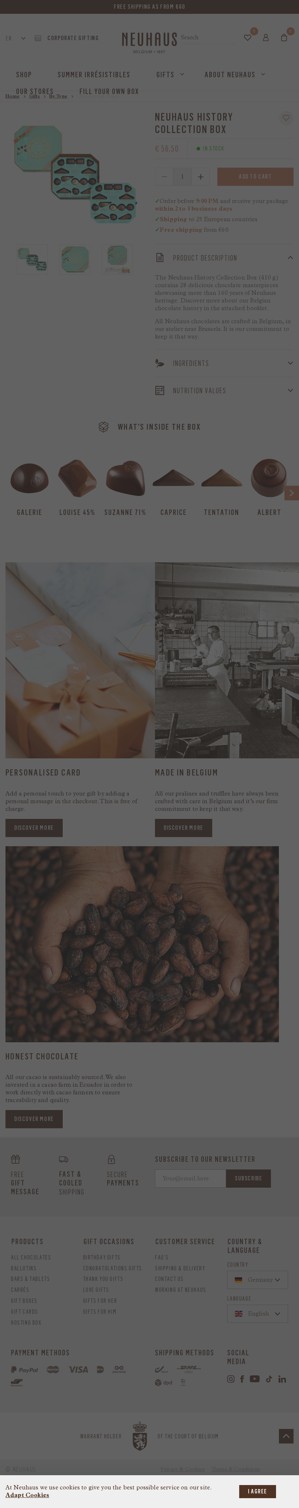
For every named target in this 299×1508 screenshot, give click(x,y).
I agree (257, 1491)
